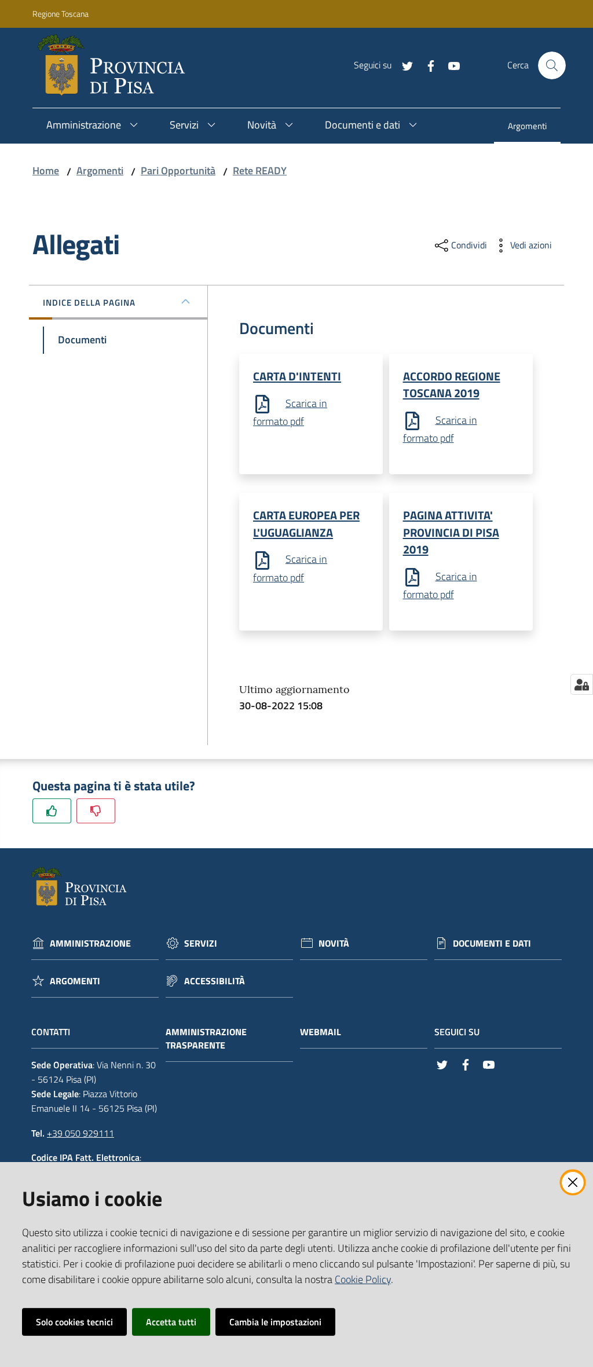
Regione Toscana (60, 14)
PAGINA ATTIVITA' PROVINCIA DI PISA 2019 (451, 532)
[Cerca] (552, 65)
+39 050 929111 (80, 1133)
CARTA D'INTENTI (297, 376)
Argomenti (99, 170)
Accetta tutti (171, 1322)
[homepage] (116, 65)
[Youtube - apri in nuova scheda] (449, 65)
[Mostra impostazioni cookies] (581, 684)
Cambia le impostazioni (275, 1322)
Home (45, 170)
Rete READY (260, 170)
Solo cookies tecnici (74, 1322)
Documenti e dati (492, 943)
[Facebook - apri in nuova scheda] (426, 65)
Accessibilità (214, 981)
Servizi (200, 943)
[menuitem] (527, 127)
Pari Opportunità (178, 170)
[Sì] (51, 810)
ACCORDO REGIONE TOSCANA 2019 (451, 384)
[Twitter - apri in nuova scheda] (403, 65)
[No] (95, 810)
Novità (334, 943)
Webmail (320, 1032)
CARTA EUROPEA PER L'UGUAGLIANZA (306, 523)
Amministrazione (90, 943)
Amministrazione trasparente (206, 1038)
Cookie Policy (363, 1279)
